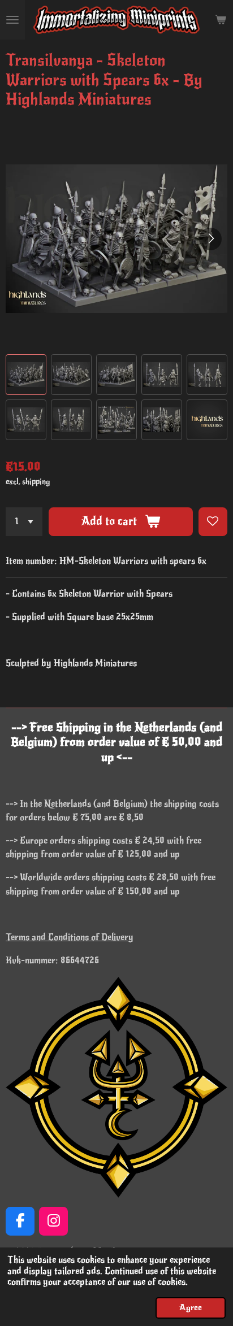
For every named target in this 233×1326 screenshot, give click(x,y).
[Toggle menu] (12, 20)
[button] (26, 374)
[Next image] (210, 239)
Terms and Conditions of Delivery (69, 937)
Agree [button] (190, 1307)
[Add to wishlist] (213, 521)
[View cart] (220, 20)
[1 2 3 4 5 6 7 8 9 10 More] (24, 521)
